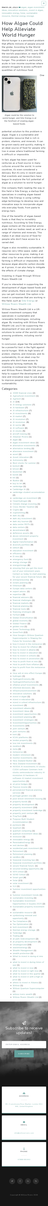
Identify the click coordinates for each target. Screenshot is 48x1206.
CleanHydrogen (20, 501)
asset (15, 454)
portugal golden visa (22, 795)
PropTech (17, 816)
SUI (14, 886)
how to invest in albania (24, 650)
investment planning (22, 717)
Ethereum (17, 585)
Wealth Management (23, 950)
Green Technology (21, 629)
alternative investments (24, 445)
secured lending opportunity (26, 868)
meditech (17, 746)
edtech (16, 547)
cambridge (18, 486)
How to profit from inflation (26, 664)
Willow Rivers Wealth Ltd (25, 997)
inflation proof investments (26, 685)
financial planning (21, 606)
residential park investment (26, 848)
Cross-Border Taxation (24, 507)
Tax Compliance (20, 921)
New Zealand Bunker (23, 760)
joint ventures (19, 731)
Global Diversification (23, 617)
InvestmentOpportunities (25, 723)
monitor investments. (23, 758)
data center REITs (21, 524)
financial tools (19, 609)
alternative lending (22, 448)
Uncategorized (20, 944)
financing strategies (22, 612)
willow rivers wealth (22, 994)
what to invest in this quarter (27, 974)
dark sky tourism (21, 521)
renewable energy (10, 13)
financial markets (21, 603)
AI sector (17, 425)
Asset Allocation (21, 457)
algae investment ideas (24, 442)
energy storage (20, 562)
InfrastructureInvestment (25, 690)
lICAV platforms (20, 737)
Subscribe (24, 1054)
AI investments (20, 413)
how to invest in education (25, 652)
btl (14, 477)
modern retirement (22, 755)
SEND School (19, 874)
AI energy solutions (22, 404)
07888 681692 (24, 1159)
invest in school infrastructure (27, 702)
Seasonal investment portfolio (27, 863)
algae (24, 7)
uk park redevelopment (24, 938)
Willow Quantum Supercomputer (28, 988)
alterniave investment (23, 451)
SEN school (18, 871)
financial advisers (21, 597)
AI (14, 401)
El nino (16, 556)
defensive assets (21, 533)
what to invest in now (23, 968)
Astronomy (18, 460)
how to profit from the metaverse (29, 667)
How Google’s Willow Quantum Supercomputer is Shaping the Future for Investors (28, 638)
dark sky (17, 515)
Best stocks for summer (24, 463)
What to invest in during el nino (28, 956)
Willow (16, 985)
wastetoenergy (20, 947)
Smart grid (18, 877)
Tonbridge (17, 933)
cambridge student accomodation (29, 492)
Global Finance (20, 623)
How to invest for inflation (25, 647)
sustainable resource (23, 912)
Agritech (17, 399)
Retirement (18, 851)
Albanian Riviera (20, 436)
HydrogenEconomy (22, 679)
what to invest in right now (26, 971)
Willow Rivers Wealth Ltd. (17, 304)
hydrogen (17, 676)
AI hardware (18, 407)
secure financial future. (23, 866)
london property (20, 740)
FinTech (16, 615)
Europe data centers (22, 588)
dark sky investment (22, 518)
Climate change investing (25, 504)
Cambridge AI (19, 489)
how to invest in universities (26, 658)
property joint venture (23, 813)
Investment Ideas (21, 711)
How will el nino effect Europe (27, 673)
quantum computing (22, 830)
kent (15, 734)
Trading (16, 936)
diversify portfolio (21, 544)
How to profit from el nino (25, 661)
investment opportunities (25, 714)
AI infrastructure (20, 410)
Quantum (17, 828)
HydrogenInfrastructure (24, 682)
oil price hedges (20, 784)
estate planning (20, 582)
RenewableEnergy (21, 842)
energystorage (20, 565)
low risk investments (23, 743)
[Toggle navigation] (43, 3)
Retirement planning (22, 854)
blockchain (18, 472)
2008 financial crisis (22, 393)
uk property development (25, 941)
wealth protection (21, 953)
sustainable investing (23, 898)
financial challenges (22, 600)
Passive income (20, 787)
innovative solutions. (18, 10)
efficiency (17, 553)
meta (15, 749)
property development (23, 804)
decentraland (19, 530)
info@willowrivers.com (24, 1133)
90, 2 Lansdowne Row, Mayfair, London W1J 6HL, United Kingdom (24, 1105)
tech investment (20, 927)
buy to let (17, 483)
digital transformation (23, 542)
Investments (19, 725)
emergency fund (20, 559)
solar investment (21, 883)
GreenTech (18, 632)
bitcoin (16, 469)
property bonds (20, 801)
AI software (18, 428)
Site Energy (28, 300)
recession (17, 836)
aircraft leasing (20, 434)
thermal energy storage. (23, 16)
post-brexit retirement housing (28, 798)
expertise (17, 594)
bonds (16, 474)
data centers (19, 527)
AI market (17, 416)
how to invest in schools (24, 655)
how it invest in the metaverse (27, 644)
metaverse (18, 752)
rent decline (18, 845)
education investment (23, 550)
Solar (22, 13)
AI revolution (19, 419)
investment (18, 705)
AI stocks (17, 431)
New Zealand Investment (25, 763)
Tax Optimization (21, 924)
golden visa (18, 626)
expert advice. (19, 591)
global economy (20, 620)
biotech (16, 466)
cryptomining (19, 512)
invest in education (22, 699)
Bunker (16, 480)
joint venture (19, 728)
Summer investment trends (26, 895)
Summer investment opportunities (29, 889)
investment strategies (23, 720)
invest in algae (36, 10)
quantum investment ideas (25, 833)
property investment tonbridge (27, 810)
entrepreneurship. (21, 579)
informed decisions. (22, 687)
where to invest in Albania (25, 982)
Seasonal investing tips (24, 860)
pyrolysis (17, 825)
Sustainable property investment (28, 906)
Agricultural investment (24, 396)
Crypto (16, 509)
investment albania (22, 708)
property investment (22, 807)
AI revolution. (19, 422)
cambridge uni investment (25, 498)
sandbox (17, 857)
